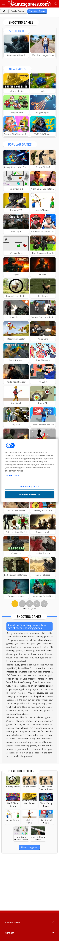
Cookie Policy (12, 475)
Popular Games (17, 11)
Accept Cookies (29, 494)
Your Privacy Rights (29, 486)
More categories (29, 847)
